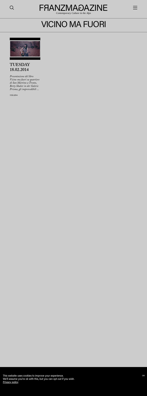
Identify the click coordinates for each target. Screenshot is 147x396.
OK (143, 376)
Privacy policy (10, 382)
